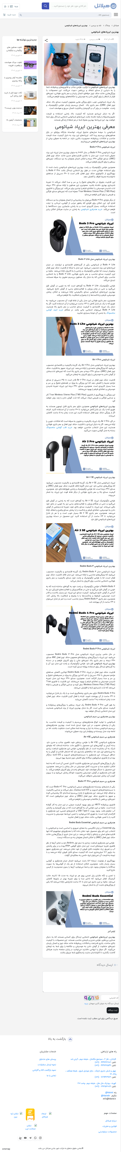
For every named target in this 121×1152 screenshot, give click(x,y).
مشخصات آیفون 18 (14, 120)
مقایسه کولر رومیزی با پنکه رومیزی (13, 79)
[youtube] (25, 1138)
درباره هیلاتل (111, 1121)
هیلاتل (116, 25)
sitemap (6, 1149)
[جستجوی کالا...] (20, 15)
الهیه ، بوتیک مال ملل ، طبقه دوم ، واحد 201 (97, 1083)
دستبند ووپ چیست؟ (13, 108)
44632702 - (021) (103, 1062)
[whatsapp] (35, 1138)
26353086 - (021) (103, 1086)
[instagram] (40, 1138)
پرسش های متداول (47, 1059)
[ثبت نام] (5, 6)
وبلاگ (107, 25)
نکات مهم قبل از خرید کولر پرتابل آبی (13, 94)
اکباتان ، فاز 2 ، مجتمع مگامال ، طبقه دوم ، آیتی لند (93, 1059)
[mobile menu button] (116, 15)
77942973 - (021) (103, 1077)
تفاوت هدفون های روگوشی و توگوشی (14, 49)
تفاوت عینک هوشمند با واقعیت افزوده (13, 64)
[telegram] (30, 1138)
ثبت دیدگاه (112, 1010)
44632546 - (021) (103, 1065)
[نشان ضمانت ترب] (30, 1127)
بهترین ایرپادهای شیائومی (76, 25)
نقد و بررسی (96, 25)
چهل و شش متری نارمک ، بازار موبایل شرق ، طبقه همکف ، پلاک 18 (91, 1072)
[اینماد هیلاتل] (45, 1115)
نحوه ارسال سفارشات (47, 1064)
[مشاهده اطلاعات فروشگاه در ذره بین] (16, 1115)
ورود (86, 1003)
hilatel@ (109, 1092)
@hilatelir (105, 1096)
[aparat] (20, 1138)
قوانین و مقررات (109, 1126)
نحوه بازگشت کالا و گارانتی (44, 1070)
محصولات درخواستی (107, 1131)
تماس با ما (51, 1075)
